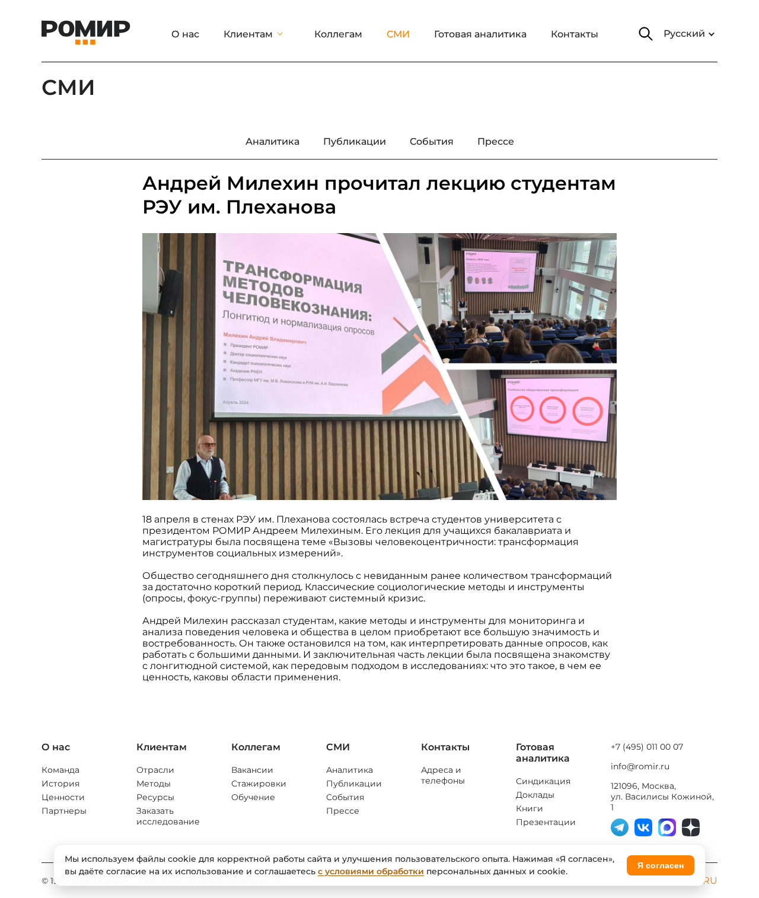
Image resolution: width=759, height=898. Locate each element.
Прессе (342, 810)
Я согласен (660, 865)
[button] (645, 33)
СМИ (398, 34)
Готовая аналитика (480, 34)
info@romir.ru (640, 766)
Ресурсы (155, 797)
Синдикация (543, 781)
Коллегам (338, 34)
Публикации (354, 783)
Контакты (574, 34)
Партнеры (64, 810)
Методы (153, 783)
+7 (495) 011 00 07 (647, 746)
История (60, 783)
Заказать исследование (168, 816)
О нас (185, 34)
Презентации (546, 822)
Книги (529, 808)
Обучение (253, 797)
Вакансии (252, 770)
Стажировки (258, 783)
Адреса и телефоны (443, 775)
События (345, 797)
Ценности (63, 797)
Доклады (535, 794)
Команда (60, 770)
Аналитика (349, 770)
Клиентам (248, 34)
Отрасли (155, 770)
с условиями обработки (371, 871)
